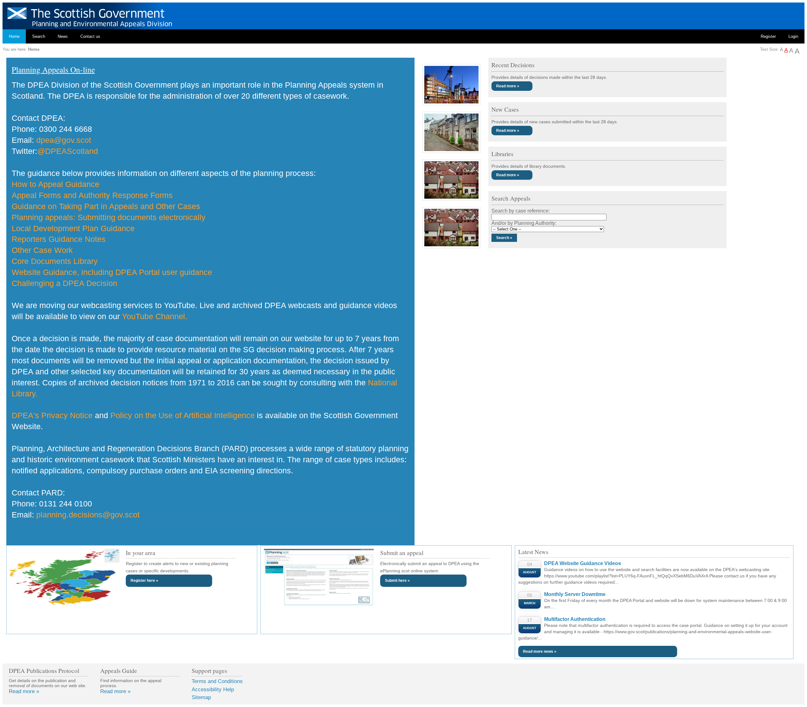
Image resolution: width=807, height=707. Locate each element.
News (63, 36)
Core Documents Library (55, 261)
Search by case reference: (520, 210)
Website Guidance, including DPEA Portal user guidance (112, 272)
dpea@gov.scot (63, 140)
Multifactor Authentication (575, 619)
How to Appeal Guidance (55, 184)
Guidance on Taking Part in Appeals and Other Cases (106, 206)
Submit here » (397, 580)
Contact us (90, 36)
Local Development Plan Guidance (73, 228)
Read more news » (539, 651)
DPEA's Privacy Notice (52, 415)
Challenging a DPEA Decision (64, 283)
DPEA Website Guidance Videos (582, 563)
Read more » (507, 86)
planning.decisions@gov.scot (88, 514)
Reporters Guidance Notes (59, 239)
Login (793, 36)
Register (768, 36)
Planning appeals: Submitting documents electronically (109, 217)
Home (14, 36)
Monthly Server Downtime (575, 594)
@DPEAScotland (67, 151)
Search (38, 36)
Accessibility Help (213, 689)
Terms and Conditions (217, 681)
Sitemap (201, 697)
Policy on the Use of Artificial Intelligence (182, 415)
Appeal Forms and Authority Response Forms (92, 195)
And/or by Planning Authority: (523, 223)
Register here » (144, 580)
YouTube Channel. (154, 316)
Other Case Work (42, 250)
